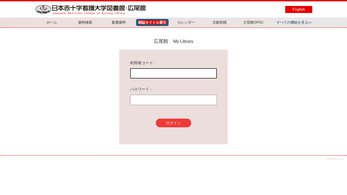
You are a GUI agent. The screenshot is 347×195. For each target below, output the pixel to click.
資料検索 (85, 22)
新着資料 (119, 22)
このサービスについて (334, 159)
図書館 (92, 9)
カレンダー (186, 22)
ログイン (173, 123)
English (299, 9)
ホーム (51, 22)
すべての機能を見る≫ (294, 22)
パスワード (139, 89)
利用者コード (141, 63)
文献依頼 (220, 22)
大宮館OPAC (253, 22)
